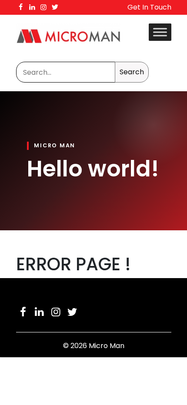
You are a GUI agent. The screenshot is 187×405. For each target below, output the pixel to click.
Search (132, 72)
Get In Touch (149, 7)
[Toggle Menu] (160, 32)
